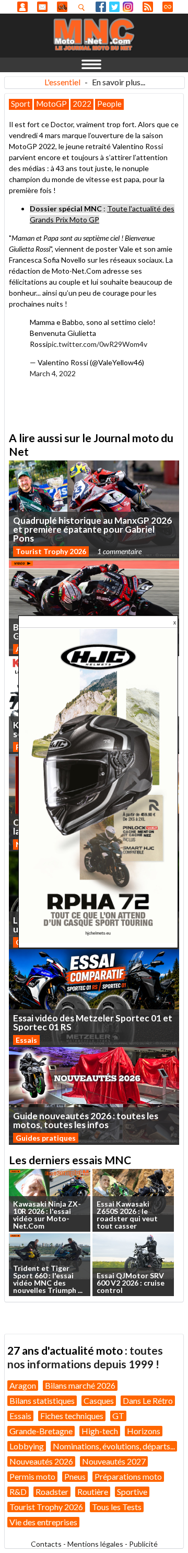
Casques (99, 1400)
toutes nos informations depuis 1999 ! (85, 1357)
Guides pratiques (46, 1137)
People (109, 103)
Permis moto (32, 1476)
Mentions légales (95, 1543)
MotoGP (51, 103)
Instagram (128, 7)
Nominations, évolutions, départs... (114, 1446)
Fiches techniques (71, 1416)
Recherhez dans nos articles (83, 7)
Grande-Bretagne (41, 1431)
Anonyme (22, 7)
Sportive (132, 1491)
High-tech (99, 1431)
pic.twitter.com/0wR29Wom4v (97, 344)
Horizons (143, 1431)
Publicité (143, 1543)
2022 (82, 103)
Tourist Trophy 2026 (51, 551)
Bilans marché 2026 (80, 1385)
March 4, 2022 (53, 373)
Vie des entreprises (43, 1522)
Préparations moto (128, 1476)
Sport (20, 103)
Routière (92, 1491)
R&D (18, 1491)
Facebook (101, 7)
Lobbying (26, 1446)
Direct (167, 7)
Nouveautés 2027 (114, 1461)
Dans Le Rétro (148, 1400)
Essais (26, 1040)
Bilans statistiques (42, 1400)
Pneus (75, 1476)
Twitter (114, 7)
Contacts (46, 1543)
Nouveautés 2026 (41, 1461)
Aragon (22, 1385)
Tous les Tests (117, 1507)
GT (118, 1416)
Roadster (52, 1491)
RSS (148, 7)
